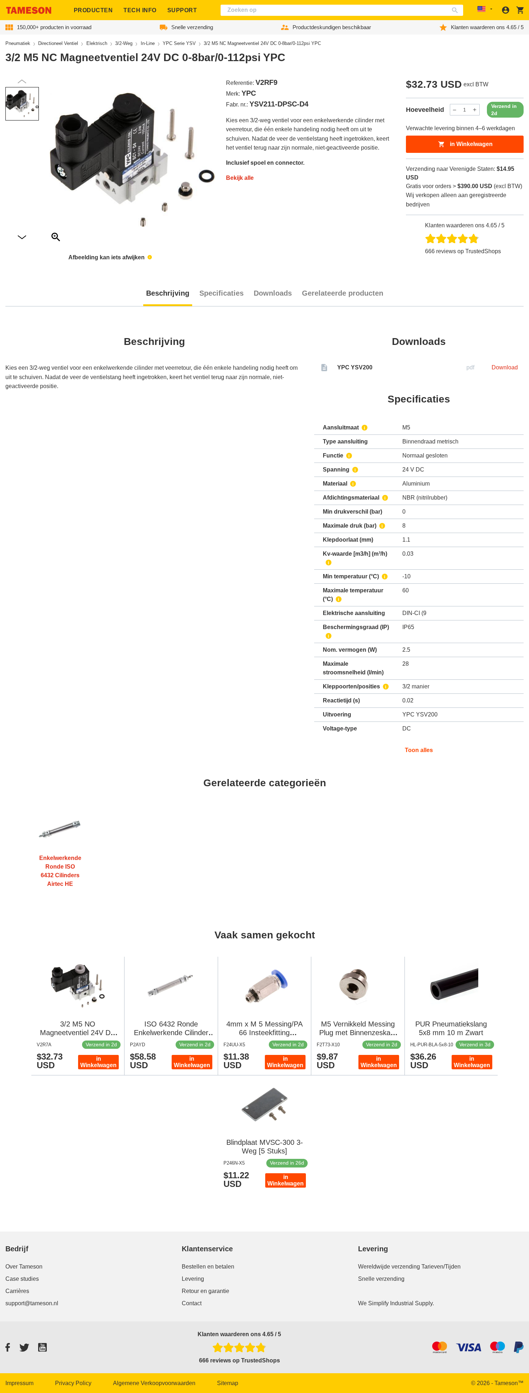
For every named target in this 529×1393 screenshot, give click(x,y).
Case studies (22, 1279)
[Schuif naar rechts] (22, 81)
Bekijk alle (240, 178)
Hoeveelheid (425, 109)
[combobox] (342, 10)
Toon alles (419, 750)
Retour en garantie (205, 1291)
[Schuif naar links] (22, 237)
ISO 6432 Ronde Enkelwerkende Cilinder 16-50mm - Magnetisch (171, 1032)
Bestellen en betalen (208, 1267)
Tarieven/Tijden (441, 1267)
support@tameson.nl (31, 1303)
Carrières (17, 1291)
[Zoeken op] (456, 10)
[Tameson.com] (28, 10)
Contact (192, 1303)
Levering (193, 1279)
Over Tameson (23, 1267)
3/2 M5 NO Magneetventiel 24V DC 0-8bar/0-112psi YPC (78, 1032)
